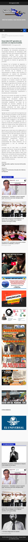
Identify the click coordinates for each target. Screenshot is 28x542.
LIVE (24, 30)
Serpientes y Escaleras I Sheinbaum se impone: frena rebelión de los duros (14, 454)
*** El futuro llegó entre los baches (14, 522)
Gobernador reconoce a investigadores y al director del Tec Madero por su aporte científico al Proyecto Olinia (14, 209)
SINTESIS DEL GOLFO (7, 45)
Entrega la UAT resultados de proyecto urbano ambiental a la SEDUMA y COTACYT (14, 233)
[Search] (21, 30)
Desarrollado (22, 537)
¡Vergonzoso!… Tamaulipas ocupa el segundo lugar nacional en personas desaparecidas (14, 187)
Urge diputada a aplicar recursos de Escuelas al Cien (14, 164)
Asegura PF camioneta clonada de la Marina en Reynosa (13, 169)
